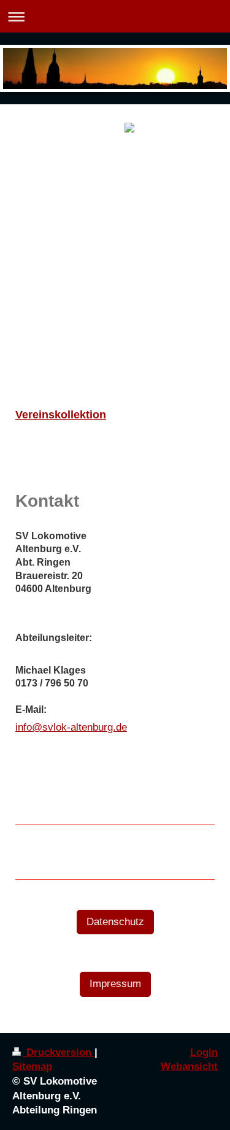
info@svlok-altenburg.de (71, 727)
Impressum (115, 984)
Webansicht (189, 1066)
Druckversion (58, 1052)
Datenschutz (115, 922)
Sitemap (32, 1066)
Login (204, 1052)
